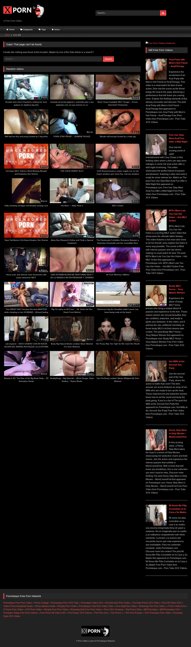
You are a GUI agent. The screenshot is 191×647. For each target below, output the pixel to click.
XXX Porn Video (33, 609)
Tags (44, 29)
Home (11, 29)
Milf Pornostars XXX (170, 609)
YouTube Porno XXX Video (146, 603)
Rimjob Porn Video (67, 606)
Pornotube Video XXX (92, 603)
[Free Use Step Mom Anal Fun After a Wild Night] (156, 154)
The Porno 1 (116, 613)
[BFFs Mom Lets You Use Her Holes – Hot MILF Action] (156, 230)
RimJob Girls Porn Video (117, 603)
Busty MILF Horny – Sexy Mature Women (177, 289)
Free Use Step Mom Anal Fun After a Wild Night (178, 138)
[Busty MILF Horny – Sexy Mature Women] (156, 305)
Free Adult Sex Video (126, 606)
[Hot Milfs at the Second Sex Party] (156, 381)
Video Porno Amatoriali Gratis (18, 606)
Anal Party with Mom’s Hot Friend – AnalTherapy (178, 62)
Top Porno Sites (134, 609)
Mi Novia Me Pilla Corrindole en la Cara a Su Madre (178, 508)
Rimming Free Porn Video (152, 606)
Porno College (41, 603)
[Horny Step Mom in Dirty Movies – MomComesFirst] (156, 449)
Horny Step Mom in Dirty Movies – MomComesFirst (178, 433)
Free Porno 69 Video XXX (53, 613)
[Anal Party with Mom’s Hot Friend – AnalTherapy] (156, 79)
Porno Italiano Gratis (45, 606)
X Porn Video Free (176, 606)
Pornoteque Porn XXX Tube (65, 603)
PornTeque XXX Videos (80, 613)
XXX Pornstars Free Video (158, 613)
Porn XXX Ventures (113, 609)
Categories (28, 29)
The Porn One (101, 613)
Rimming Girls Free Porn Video (86, 609)
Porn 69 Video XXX (171, 603)
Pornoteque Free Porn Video (17, 603)
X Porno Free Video (13, 609)
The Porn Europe (133, 613)
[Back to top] (182, 638)
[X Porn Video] (24, 10)
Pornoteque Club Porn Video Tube (96, 606)
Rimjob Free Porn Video (56, 609)
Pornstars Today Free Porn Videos (20, 613)
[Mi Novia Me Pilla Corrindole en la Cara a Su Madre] (156, 525)
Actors (57, 29)
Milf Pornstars (150, 609)
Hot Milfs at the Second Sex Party (177, 364)
